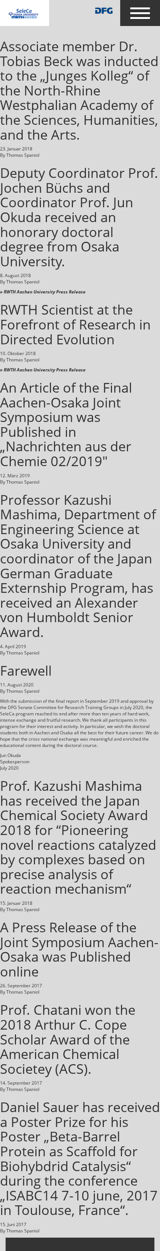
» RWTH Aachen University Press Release (43, 292)
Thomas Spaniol (22, 155)
